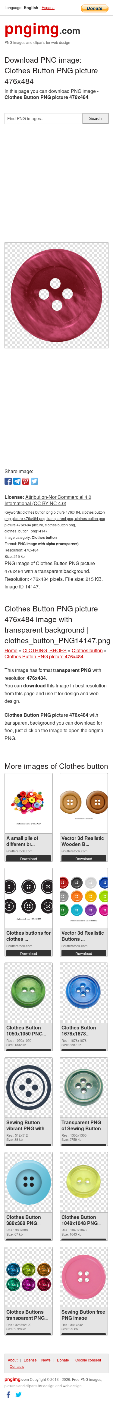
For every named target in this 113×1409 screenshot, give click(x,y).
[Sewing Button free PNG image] (83, 1277)
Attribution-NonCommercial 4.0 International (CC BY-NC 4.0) (48, 500)
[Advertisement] (56, 185)
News (46, 1359)
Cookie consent (88, 1359)
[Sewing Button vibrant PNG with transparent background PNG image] (28, 1087)
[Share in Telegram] (16, 481)
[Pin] (25, 481)
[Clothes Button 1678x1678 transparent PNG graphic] (83, 992)
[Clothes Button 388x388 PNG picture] (28, 1182)
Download (28, 858)
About (12, 1359)
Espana (48, 7)
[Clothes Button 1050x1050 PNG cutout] (28, 992)
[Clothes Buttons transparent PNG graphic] (28, 1277)
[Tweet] (34, 481)
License (30, 1359)
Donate (63, 1359)
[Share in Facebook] (8, 481)
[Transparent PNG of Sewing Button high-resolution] (83, 1087)
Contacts (17, 1366)
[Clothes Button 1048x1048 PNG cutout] (83, 1182)
